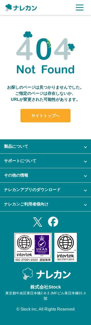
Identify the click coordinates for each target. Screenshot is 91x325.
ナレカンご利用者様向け (26, 204)
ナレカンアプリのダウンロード (32, 189)
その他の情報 (16, 175)
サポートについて (20, 161)
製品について (16, 146)
